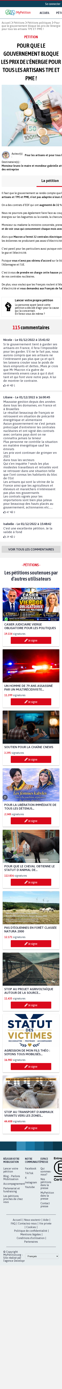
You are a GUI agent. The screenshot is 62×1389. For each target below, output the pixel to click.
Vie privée (45, 1223)
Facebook (30, 1168)
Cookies (31, 1227)
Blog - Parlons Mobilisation (11, 1178)
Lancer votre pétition (10, 1170)
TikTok (29, 1173)
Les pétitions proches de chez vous (13, 1199)
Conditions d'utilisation (30, 1238)
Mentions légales (30, 1234)
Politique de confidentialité (30, 1230)
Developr (19, 1260)
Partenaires (31, 1241)
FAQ (13, 1223)
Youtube (30, 1187)
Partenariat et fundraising (11, 1190)
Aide (46, 1219)
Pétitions (19, 22)
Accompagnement (14, 1183)
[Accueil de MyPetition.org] (18, 13)
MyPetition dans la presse (47, 1195)
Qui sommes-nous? (46, 1171)
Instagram (31, 1182)
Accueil (45, 13)
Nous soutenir (32, 1219)
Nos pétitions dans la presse (46, 1184)
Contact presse (45, 1205)
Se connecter (52, 4)
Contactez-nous (27, 1223)
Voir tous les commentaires (31, 549)
